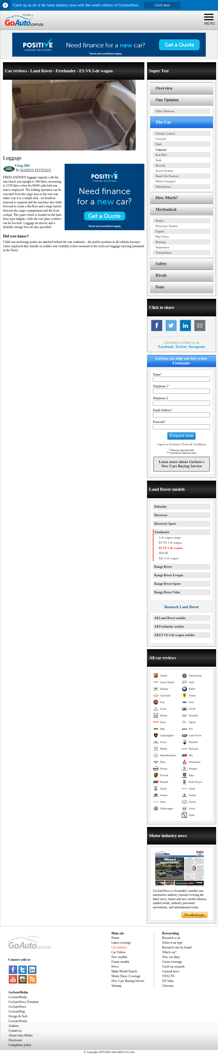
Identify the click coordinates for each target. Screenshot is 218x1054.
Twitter (181, 347)
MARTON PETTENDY (35, 170)
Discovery (160, 515)
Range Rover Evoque (168, 575)
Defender (160, 507)
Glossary (168, 986)
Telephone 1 (161, 386)
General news (170, 971)
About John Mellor (21, 1035)
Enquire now (182, 435)
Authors (14, 1026)
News (115, 966)
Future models (120, 962)
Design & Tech (18, 1016)
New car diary (171, 957)
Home (115, 938)
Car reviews (119, 947)
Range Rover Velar (167, 592)
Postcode (159, 422)
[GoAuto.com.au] (21, 28)
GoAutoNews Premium (24, 1002)
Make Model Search (124, 971)
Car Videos (118, 952)
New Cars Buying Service (127, 981)
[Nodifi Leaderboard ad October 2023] (109, 55)
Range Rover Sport (167, 584)
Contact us (15, 1030)
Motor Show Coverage (125, 976)
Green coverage (172, 962)
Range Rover (163, 567)
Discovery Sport (165, 524)
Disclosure (15, 1040)
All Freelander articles (169, 626)
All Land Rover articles (170, 618)
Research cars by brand (176, 947)
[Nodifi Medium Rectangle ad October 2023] (104, 229)
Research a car (171, 938)
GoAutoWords (18, 1021)
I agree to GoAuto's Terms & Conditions (181, 444)
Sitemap (116, 986)
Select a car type (172, 942)
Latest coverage (121, 942)
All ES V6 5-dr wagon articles (174, 635)
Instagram (196, 347)
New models (119, 957)
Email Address (163, 410)
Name (157, 374)
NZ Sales (168, 981)
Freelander (162, 532)
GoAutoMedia (18, 997)
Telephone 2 (160, 398)
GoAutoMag (17, 1011)
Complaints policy (20, 1045)
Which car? (169, 952)
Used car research (173, 966)
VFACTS (168, 976)
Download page (194, 914)
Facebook (166, 347)
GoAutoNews (17, 1007)
